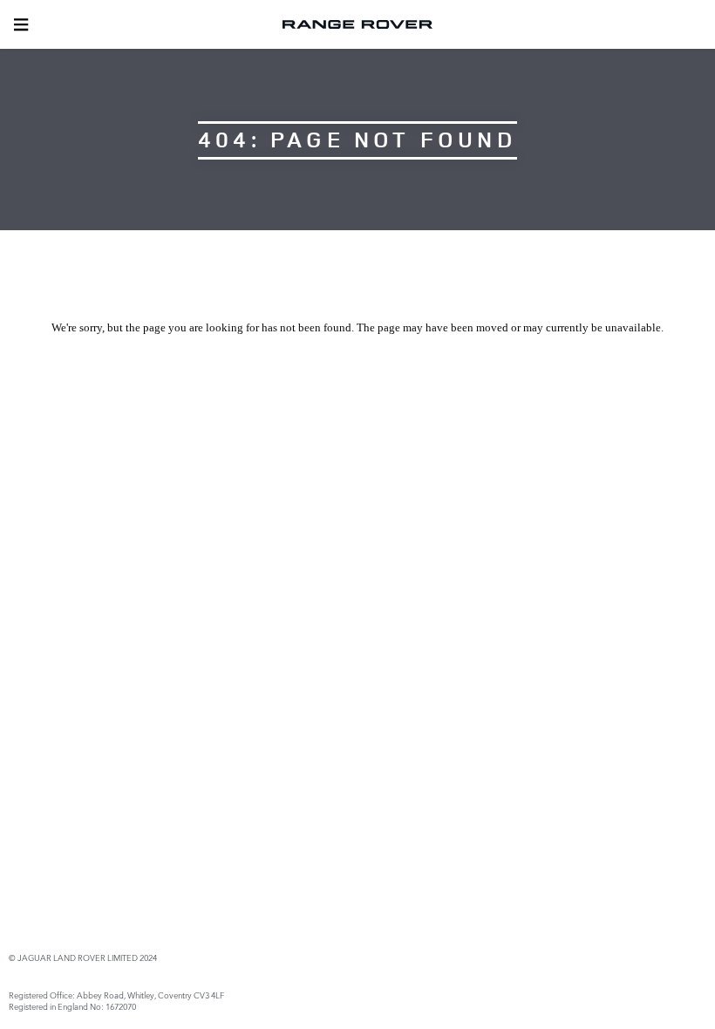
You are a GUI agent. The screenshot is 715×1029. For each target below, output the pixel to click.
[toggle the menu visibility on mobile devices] (21, 24)
